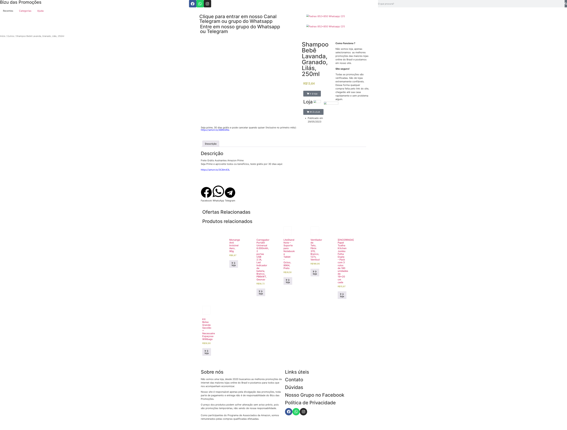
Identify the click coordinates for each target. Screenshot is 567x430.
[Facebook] (192, 3)
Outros (10, 36)
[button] (312, 94)
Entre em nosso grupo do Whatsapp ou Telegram (240, 29)
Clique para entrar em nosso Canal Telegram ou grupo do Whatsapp (238, 19)
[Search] (566, 3)
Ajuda (40, 10)
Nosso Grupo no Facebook (314, 395)
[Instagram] (207, 3)
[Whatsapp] (200, 3)
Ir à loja (234, 264)
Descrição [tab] (211, 143)
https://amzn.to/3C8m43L (215, 169)
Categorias (25, 10)
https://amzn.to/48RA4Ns (215, 129)
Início (2, 36)
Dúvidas (294, 387)
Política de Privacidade (310, 403)
